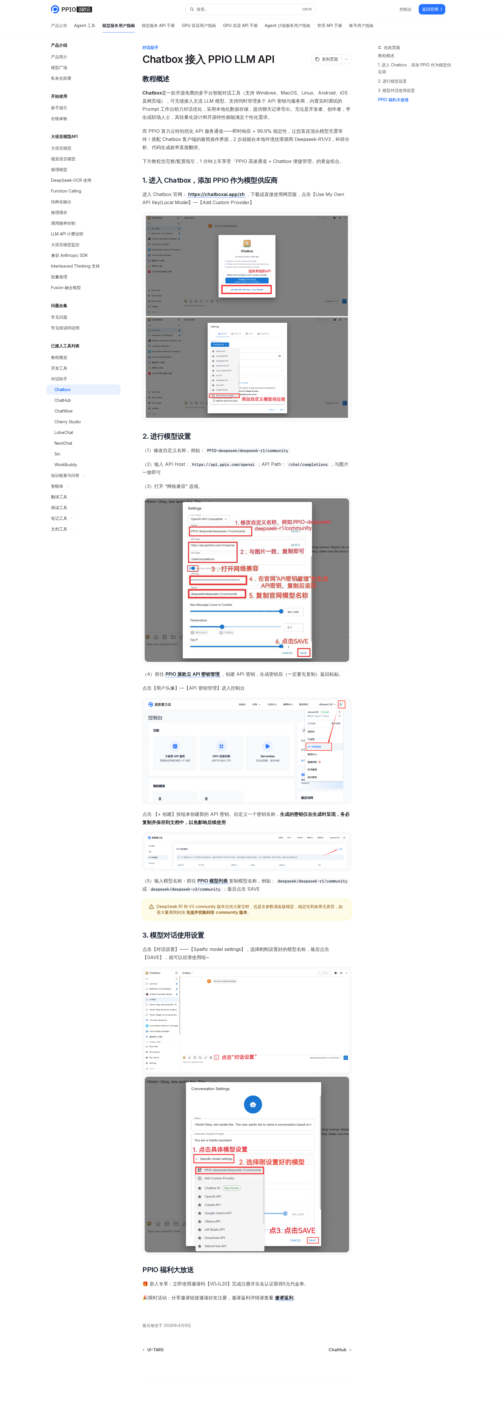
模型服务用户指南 (118, 25)
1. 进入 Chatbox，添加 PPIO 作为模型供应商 (414, 68)
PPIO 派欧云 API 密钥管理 (193, 674)
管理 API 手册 (329, 25)
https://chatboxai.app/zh (216, 194)
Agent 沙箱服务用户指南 (287, 25)
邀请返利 (284, 1298)
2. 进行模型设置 (392, 81)
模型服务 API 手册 (158, 25)
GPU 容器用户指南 (199, 25)
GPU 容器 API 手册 (240, 25)
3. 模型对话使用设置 (396, 90)
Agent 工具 (84, 25)
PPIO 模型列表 (213, 881)
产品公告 (59, 25)
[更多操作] (346, 59)
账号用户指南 (361, 25)
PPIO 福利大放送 (393, 99)
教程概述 (386, 55)
